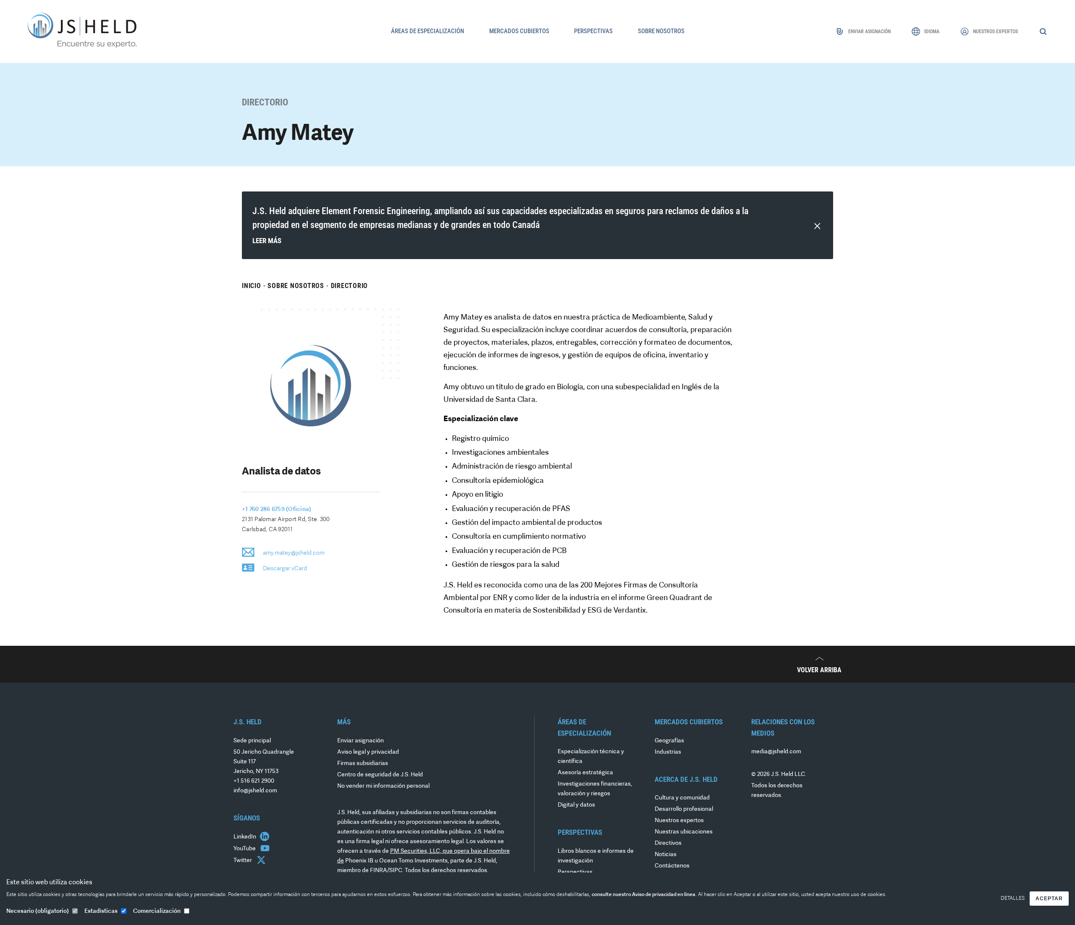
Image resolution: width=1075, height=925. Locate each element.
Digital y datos (576, 805)
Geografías (669, 741)
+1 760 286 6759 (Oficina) (276, 509)
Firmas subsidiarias (362, 763)
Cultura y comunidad (682, 798)
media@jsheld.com (776, 752)
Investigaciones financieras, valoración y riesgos (595, 789)
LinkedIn (245, 837)
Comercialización (157, 911)
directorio (349, 286)
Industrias (668, 752)
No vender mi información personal (383, 786)
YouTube (245, 849)
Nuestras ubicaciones (684, 832)
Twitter (243, 860)
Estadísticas (101, 911)
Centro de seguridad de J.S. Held (380, 775)
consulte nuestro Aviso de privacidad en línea (643, 894)
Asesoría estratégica (585, 773)
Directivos (668, 843)
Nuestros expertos (679, 821)
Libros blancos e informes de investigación (596, 856)
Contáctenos (672, 866)
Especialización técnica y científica (591, 757)
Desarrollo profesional (684, 809)
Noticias (665, 855)
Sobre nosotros (295, 286)
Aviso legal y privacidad (368, 752)
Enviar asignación (360, 741)
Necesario (37, 911)
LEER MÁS (266, 240)
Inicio (251, 286)
